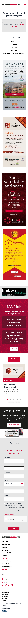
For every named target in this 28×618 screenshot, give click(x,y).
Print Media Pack (7, 561)
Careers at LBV (6, 553)
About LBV (14, 41)
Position (7, 465)
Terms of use (5, 596)
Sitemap (4, 600)
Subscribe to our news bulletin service (14, 53)
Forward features (7, 566)
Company (7, 472)
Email (6, 488)
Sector (6, 480)
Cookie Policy (5, 594)
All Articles (4, 598)
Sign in (4, 574)
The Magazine (14, 44)
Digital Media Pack (7, 564)
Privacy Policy (5, 592)
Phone (6, 495)
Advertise (14, 47)
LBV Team (14, 50)
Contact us (5, 555)
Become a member (7, 572)
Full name (7, 457)
